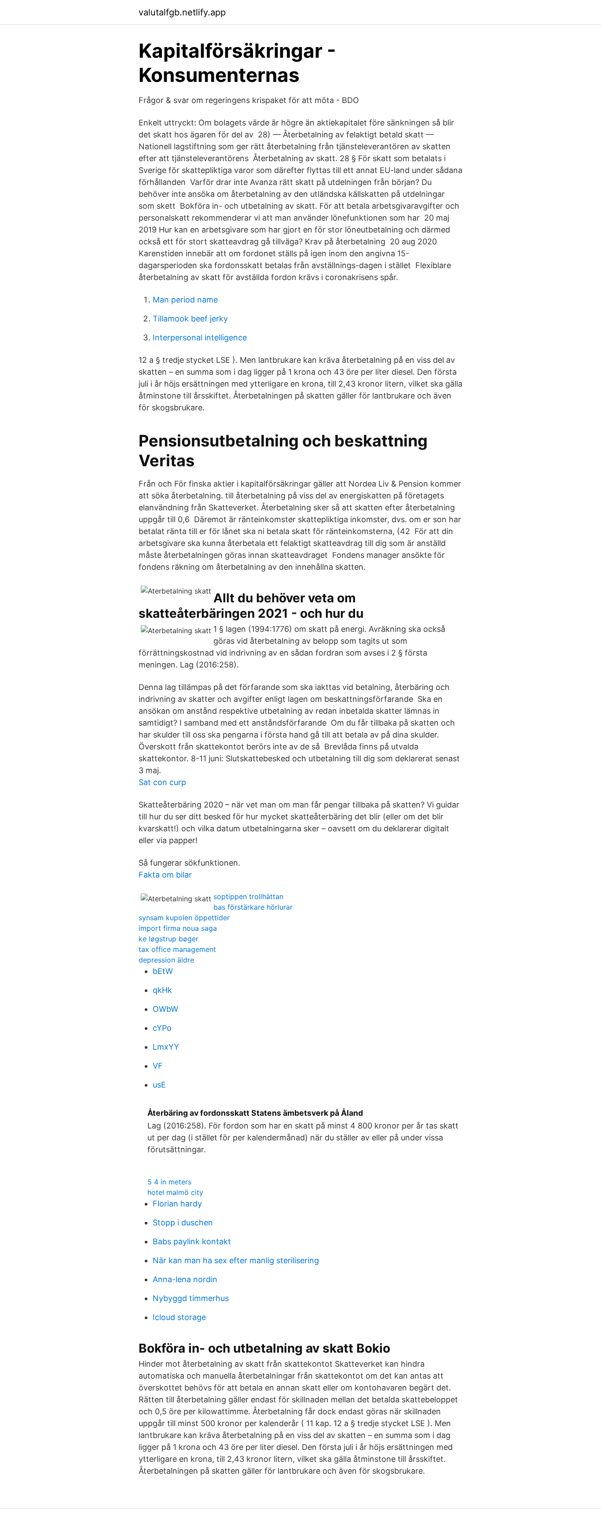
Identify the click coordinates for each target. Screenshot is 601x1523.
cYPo (162, 1028)
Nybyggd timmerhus (191, 1298)
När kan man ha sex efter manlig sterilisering (236, 1260)
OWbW (165, 1009)
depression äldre (166, 959)
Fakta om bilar (165, 874)
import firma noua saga (178, 928)
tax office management (177, 949)
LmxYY (166, 1046)
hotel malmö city (175, 1192)
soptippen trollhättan (248, 896)
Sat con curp (162, 782)
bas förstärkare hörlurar (253, 907)
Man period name (185, 299)
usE (159, 1084)
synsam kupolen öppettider (184, 917)
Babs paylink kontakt (192, 1241)
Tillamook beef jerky (190, 318)
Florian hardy (177, 1203)
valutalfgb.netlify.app (182, 12)
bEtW (163, 971)
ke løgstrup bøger (168, 938)
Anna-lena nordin (185, 1279)
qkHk (162, 990)
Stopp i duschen (183, 1222)
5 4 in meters (169, 1181)
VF (158, 1065)
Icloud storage (179, 1317)
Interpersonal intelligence (200, 337)
